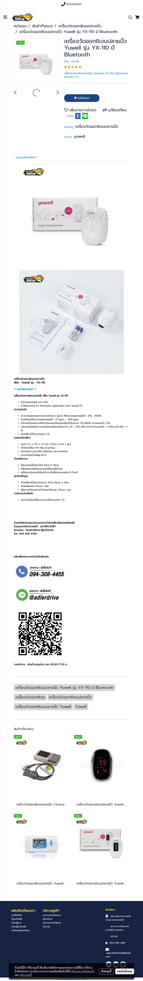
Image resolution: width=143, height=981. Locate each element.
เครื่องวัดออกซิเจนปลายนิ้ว (97, 126)
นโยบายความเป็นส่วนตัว (82, 971)
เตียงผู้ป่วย (16, 922)
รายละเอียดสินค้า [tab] (26, 157)
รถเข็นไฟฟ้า (16, 915)
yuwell (79, 136)
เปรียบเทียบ (117, 110)
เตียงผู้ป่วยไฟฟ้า (18, 926)
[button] (129, 17)
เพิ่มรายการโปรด (82, 110)
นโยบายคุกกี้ (26, 974)
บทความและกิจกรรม (52, 915)
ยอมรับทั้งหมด (124, 971)
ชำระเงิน (46, 926)
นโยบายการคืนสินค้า (52, 922)
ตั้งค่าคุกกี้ (106, 971)
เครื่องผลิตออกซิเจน (20, 930)
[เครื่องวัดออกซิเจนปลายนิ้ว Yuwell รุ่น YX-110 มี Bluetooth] (36, 61)
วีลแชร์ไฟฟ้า (16, 919)
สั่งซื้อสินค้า (83, 98)
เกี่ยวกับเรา (48, 919)
